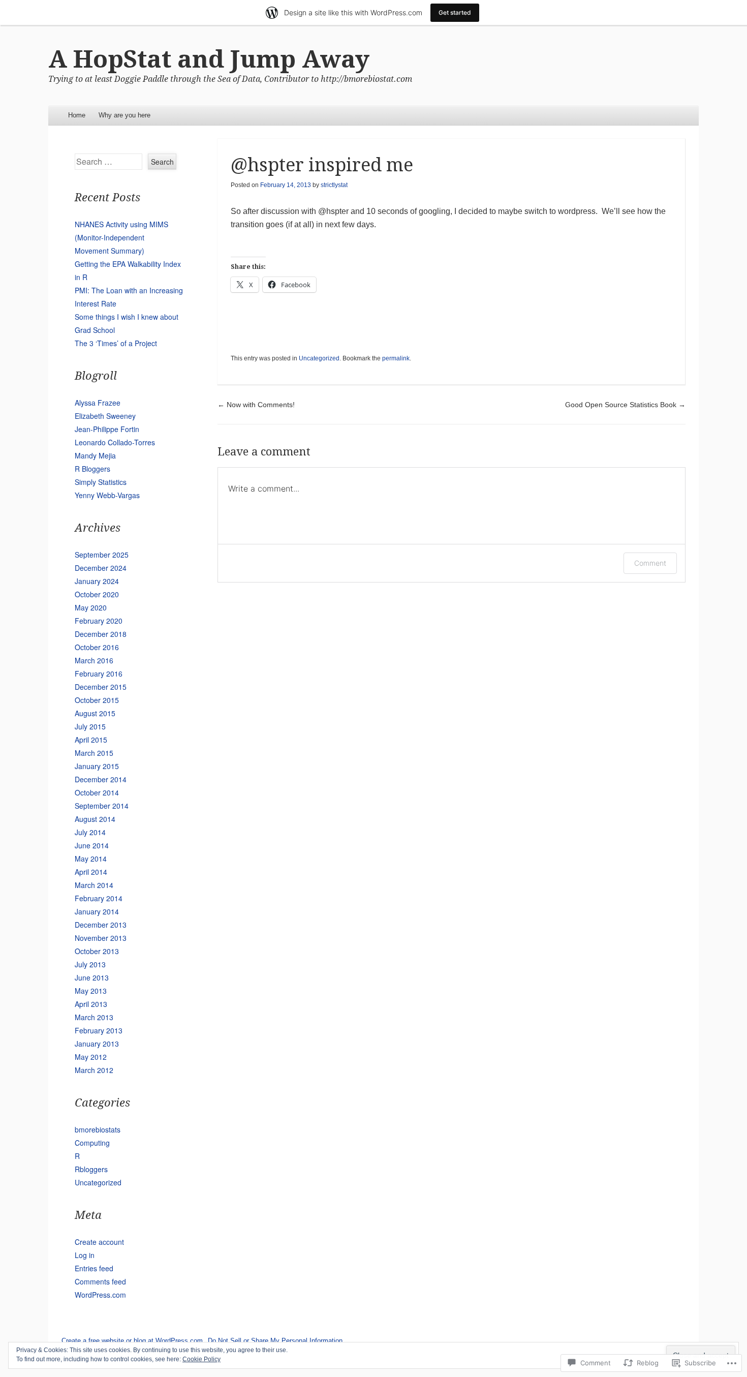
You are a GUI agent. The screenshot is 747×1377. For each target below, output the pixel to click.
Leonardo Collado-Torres (115, 442)
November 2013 (101, 938)
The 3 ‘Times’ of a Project (116, 343)
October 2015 (97, 700)
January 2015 (97, 766)
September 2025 (102, 554)
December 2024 (101, 568)
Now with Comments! (256, 405)
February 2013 (98, 1030)
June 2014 (92, 845)
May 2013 (91, 991)
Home (76, 115)
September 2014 (102, 806)
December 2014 (101, 779)
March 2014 (94, 885)
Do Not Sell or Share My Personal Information (275, 1340)
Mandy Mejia (95, 455)
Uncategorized (319, 358)
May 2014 (91, 858)
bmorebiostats (97, 1129)
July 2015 (90, 726)
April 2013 (91, 1004)
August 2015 (95, 713)
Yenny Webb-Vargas (107, 495)
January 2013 (97, 1043)
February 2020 (98, 621)
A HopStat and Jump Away (208, 59)
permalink (396, 358)
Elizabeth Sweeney (105, 416)
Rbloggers (91, 1169)
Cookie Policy (201, 1359)
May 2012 (91, 1057)
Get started (455, 12)
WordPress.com (100, 1295)
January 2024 (97, 581)
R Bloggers (92, 469)
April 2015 (91, 740)
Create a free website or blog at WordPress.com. (133, 1340)
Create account (99, 1242)
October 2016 (97, 647)
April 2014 (91, 872)
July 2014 (90, 832)
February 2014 (98, 898)
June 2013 (92, 977)
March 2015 (94, 753)
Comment (650, 563)
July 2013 (90, 964)
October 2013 (97, 951)
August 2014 (95, 819)
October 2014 (97, 792)
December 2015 (101, 687)
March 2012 (94, 1070)
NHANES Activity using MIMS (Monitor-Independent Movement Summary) (121, 237)
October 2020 (97, 594)
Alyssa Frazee (97, 402)
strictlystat (334, 185)
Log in (85, 1255)
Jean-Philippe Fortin (107, 429)
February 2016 (98, 673)
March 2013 (94, 1017)
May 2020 (91, 607)
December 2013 (101, 925)
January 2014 (97, 911)
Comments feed (100, 1281)
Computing (92, 1143)
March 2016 (94, 660)
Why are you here (124, 115)
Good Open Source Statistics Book (625, 405)
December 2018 (101, 634)
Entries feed (94, 1268)
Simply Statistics (101, 482)
